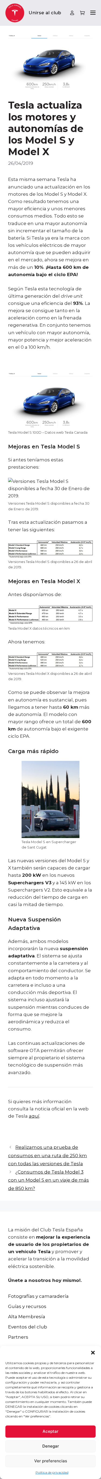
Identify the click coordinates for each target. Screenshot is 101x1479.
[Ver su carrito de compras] (82, 13)
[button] (93, 1352)
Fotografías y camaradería (38, 1296)
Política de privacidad (52, 1472)
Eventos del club (27, 1327)
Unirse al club (45, 12)
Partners (18, 1337)
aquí (34, 1116)
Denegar (50, 1446)
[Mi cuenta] (72, 13)
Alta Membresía (26, 1316)
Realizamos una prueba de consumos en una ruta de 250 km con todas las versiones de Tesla (47, 1155)
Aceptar (50, 1431)
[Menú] (93, 13)
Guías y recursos (27, 1306)
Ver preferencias (50, 1460)
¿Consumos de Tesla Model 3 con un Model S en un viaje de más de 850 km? (48, 1180)
